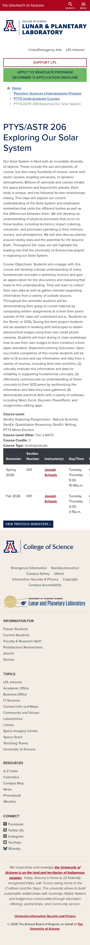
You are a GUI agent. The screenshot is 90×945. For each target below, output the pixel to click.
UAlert (59, 574)
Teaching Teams (15, 743)
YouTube (14, 842)
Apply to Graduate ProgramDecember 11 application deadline (45, 75)
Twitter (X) (16, 830)
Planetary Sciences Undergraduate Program (47, 93)
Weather (9, 801)
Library (8, 725)
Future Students (15, 629)
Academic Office (16, 688)
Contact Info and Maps (20, 706)
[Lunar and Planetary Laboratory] (45, 600)
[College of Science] (45, 546)
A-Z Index (10, 771)
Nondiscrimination (65, 568)
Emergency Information (29, 568)
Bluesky (15, 849)
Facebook (15, 824)
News (7, 789)
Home (16, 88)
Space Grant (12, 737)
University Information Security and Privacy (45, 916)
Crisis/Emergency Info (45, 50)
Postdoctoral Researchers (23, 647)
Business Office (15, 694)
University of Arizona (19, 749)
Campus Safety (38, 574)
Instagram (15, 836)
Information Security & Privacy (35, 579)
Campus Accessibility (45, 585)
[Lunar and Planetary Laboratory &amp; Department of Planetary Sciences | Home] (45, 27)
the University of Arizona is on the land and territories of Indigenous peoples (45, 872)
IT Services (11, 700)
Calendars (11, 777)
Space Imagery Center (20, 731)
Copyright (70, 579)
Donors (8, 659)
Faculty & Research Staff (22, 641)
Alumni (8, 653)
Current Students (16, 635)
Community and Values (21, 713)
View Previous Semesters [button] (26, 524)
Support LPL (45, 62)
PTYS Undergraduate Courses (37, 99)
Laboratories (12, 719)
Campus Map (13, 783)
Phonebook (12, 795)
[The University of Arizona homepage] (26, 5)
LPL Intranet (75, 50)
